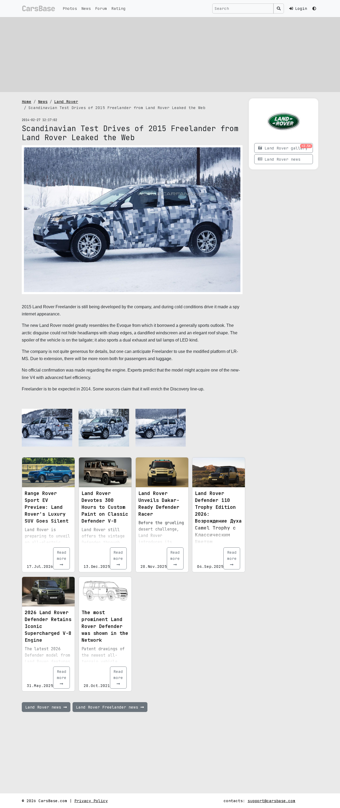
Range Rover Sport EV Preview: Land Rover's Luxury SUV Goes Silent (47, 507)
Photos (70, 8)
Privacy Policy (91, 800)
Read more (61, 555)
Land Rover (66, 101)
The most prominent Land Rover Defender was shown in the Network (105, 626)
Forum (101, 8)
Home (26, 101)
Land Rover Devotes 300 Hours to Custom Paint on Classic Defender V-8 (105, 507)
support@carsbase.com (271, 800)
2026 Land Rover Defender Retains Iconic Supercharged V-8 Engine (48, 626)
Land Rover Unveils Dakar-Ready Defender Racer (158, 503)
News (86, 8)
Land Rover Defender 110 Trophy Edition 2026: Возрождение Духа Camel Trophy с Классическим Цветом (218, 517)
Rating (118, 8)
